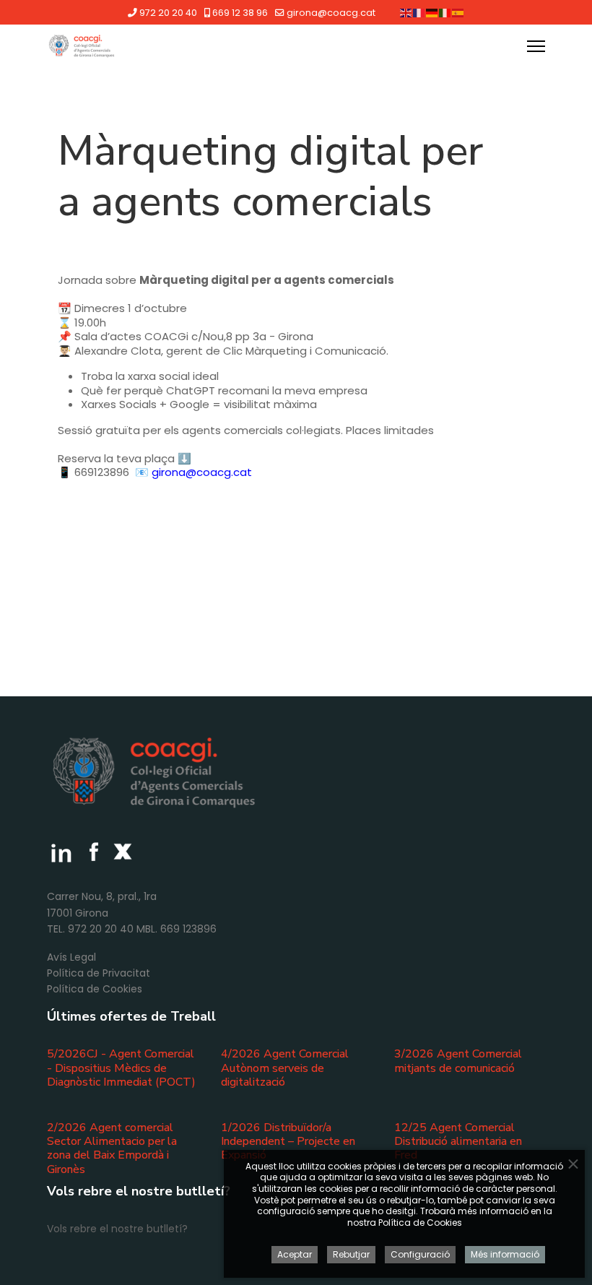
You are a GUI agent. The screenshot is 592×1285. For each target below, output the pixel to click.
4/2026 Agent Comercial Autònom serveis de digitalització (285, 1067)
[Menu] (536, 46)
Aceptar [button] (294, 1254)
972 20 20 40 (168, 13)
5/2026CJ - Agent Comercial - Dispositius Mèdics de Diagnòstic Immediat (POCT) (121, 1067)
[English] (406, 12)
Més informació (505, 1254)
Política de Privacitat (98, 973)
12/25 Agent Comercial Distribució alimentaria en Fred (458, 1141)
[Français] (419, 12)
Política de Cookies (94, 989)
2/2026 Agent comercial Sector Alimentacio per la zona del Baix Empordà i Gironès (112, 1148)
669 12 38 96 (240, 13)
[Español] (458, 12)
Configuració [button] (420, 1254)
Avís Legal (71, 957)
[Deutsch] (432, 12)
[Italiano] (445, 12)
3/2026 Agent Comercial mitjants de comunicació (458, 1061)
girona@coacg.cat (331, 13)
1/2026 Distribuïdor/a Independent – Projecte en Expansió (288, 1141)
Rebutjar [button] (351, 1254)
